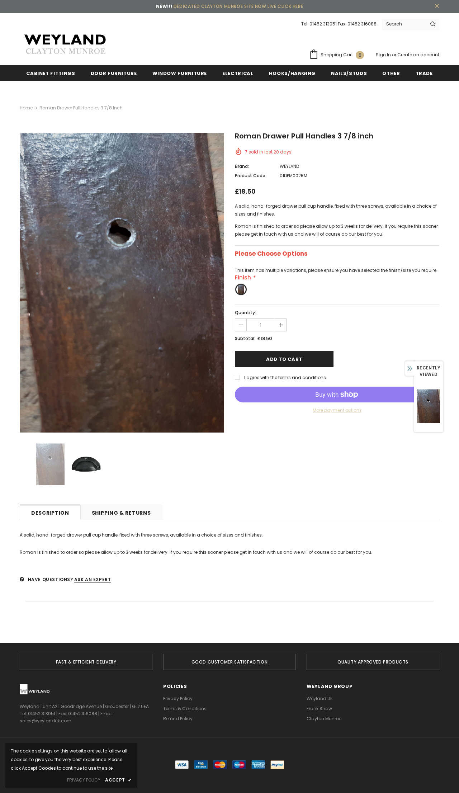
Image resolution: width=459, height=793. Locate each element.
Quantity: (245, 313)
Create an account (418, 55)
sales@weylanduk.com (45, 721)
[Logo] (64, 44)
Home (26, 108)
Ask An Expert (92, 579)
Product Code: (250, 176)
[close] (436, 6)
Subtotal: (245, 338)
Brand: (242, 166)
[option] (122, 283)
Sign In (384, 55)
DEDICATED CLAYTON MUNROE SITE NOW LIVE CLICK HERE (238, 6)
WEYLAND (289, 166)
